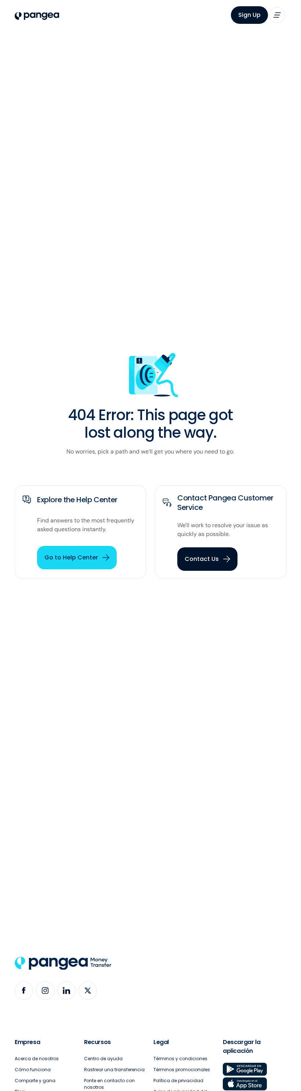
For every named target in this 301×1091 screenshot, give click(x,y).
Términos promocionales (181, 1069)
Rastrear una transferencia (114, 1069)
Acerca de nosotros (37, 1058)
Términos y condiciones (180, 1058)
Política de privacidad (178, 1080)
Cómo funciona (33, 1069)
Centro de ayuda (103, 1058)
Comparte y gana (35, 1080)
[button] (277, 15)
